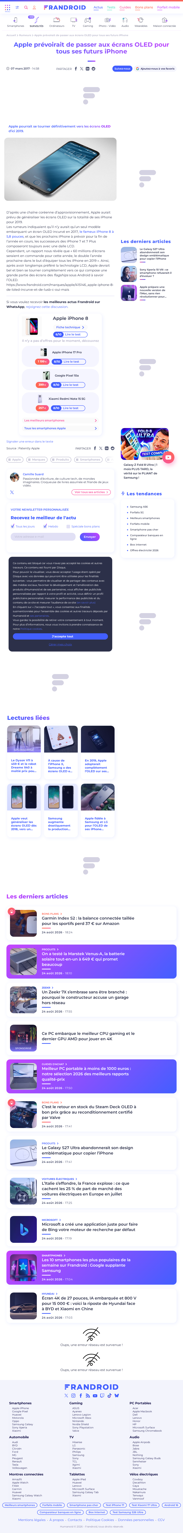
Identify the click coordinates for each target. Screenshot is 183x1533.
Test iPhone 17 (115, 1505)
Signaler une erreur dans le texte (29, 441)
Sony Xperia (19, 1427)
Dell (135, 1414)
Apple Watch (20, 1482)
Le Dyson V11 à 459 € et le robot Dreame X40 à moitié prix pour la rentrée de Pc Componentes (23, 766)
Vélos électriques (144, 1474)
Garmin (17, 1489)
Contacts (75, 1520)
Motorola (18, 1417)
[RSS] (88, 1395)
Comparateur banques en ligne (60, 1512)
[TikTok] (109, 1395)
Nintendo (78, 1421)
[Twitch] (102, 1395)
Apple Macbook (142, 1411)
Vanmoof (138, 1498)
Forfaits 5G (137, 512)
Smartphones (90, 459)
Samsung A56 (139, 506)
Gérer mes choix (60, 644)
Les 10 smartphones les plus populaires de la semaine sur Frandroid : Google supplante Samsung (86, 1265)
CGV (161, 1520)
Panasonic (78, 1448)
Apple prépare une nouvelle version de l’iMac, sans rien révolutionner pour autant (152, 293)
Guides (125, 7)
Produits (62, 459)
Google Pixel (20, 1411)
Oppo (15, 1421)
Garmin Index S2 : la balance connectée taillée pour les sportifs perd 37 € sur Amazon (88, 921)
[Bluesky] (117, 1395)
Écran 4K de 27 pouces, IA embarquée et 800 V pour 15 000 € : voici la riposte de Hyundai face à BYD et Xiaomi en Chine (89, 1303)
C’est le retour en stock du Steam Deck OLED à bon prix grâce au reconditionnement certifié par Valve (89, 1112)
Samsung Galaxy (22, 1424)
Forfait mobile (168, 7)
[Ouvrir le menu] (7, 7)
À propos (57, 1520)
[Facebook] (81, 1395)
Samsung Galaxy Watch (27, 1495)
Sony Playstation (82, 1427)
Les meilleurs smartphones (44, 420)
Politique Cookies (100, 1520)
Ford (15, 1451)
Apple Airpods (141, 1442)
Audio (134, 1437)
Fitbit (15, 1485)
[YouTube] (95, 1395)
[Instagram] (73, 1395)
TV (71, 1437)
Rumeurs (25, 35)
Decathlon (139, 1482)
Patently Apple (29, 448)
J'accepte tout (62, 636)
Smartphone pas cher (144, 529)
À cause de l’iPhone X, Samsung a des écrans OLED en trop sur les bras (60, 766)
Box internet (138, 544)
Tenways (138, 1495)
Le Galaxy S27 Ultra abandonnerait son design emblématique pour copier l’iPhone (154, 253)
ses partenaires (39, 615)
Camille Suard (33, 474)
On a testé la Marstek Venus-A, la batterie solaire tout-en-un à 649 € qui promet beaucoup (83, 959)
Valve (75, 1430)
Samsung (78, 1455)
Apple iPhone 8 (70, 318)
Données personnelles (136, 1520)
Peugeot (17, 1458)
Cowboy (138, 1479)
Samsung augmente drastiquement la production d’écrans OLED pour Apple (59, 824)
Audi (15, 1442)
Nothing (138, 1455)
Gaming (76, 1403)
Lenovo (137, 1417)
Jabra (136, 1448)
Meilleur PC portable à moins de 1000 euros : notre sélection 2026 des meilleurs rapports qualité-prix (86, 1074)
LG (74, 1445)
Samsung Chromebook (147, 1430)
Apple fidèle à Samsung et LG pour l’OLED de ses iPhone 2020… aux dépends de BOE (97, 824)
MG (14, 1455)
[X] (66, 1395)
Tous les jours (25, 526)
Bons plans (144, 7)
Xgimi (76, 1464)
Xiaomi (16, 1430)
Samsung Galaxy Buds (147, 1458)
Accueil (11, 35)
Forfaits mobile (140, 523)
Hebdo (53, 526)
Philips (76, 1451)
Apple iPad (79, 1479)
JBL (135, 1451)
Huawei (16, 1414)
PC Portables (140, 1403)
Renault (17, 1461)
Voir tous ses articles (90, 492)
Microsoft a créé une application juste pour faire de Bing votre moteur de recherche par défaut (90, 1227)
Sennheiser (139, 1461)
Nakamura (139, 1492)
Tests (111, 7)
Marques (38, 459)
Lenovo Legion (81, 1414)
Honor (136, 1421)
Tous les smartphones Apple (45, 428)
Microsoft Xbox (81, 1417)
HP (134, 1424)
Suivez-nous (122, 68)
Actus (98, 7)
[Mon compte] (34, 7)
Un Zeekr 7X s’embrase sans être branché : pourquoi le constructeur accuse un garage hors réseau (85, 997)
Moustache (139, 1489)
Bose (136, 1445)
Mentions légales (32, 1520)
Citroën (16, 1448)
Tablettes (77, 1474)
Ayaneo (77, 1411)
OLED (106, 126)
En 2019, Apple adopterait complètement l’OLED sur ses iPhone (96, 766)
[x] (12, 492)
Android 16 (171, 1505)
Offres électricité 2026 (144, 550)
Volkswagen (19, 1468)
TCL (74, 1461)
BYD (15, 1445)
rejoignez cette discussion (47, 307)
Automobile (19, 1437)
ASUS (75, 1408)
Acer (135, 1408)
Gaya (136, 1485)
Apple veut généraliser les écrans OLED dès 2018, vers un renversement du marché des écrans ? (24, 824)
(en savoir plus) (86, 602)
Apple (16, 459)
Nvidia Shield (80, 1424)
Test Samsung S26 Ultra (128, 1512)
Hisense (77, 1442)
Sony (75, 1458)
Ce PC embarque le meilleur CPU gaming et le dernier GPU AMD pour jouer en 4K (88, 1036)
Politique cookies (31, 628)
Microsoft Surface (144, 1427)
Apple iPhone (20, 1408)
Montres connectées (26, 1474)
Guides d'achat (53, 1064)
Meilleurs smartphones (145, 518)
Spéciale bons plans (85, 526)
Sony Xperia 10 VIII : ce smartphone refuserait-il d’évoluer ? (156, 273)
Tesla (15, 1464)
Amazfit (17, 1479)
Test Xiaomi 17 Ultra (144, 1505)
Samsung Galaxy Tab (85, 1492)
